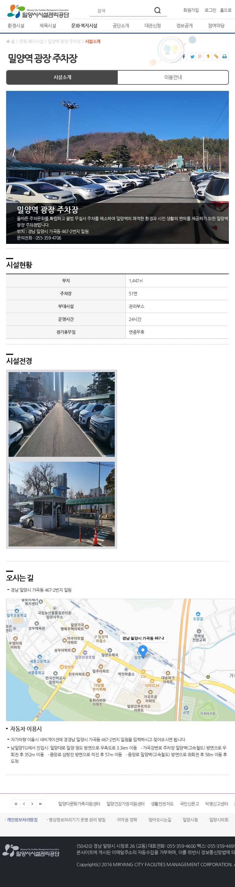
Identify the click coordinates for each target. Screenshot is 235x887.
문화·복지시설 (31, 41)
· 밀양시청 (189, 819)
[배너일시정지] (40, 804)
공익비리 (193, 803)
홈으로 (226, 10)
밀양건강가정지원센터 (77, 803)
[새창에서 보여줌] (223, 56)
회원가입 (191, 10)
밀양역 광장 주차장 (64, 41)
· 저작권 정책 (126, 819)
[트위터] (190, 56)
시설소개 (92, 41)
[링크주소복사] (215, 56)
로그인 (210, 10)
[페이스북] (182, 56)
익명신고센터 (168, 803)
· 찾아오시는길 (158, 819)
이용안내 (173, 77)
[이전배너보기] (24, 804)
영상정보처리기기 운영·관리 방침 (76, 819)
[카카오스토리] (209, 56)
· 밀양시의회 (218, 819)
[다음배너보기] (32, 804)
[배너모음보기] (16, 804)
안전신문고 (217, 803)
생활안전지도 (114, 803)
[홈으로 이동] (38, 10)
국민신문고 (141, 803)
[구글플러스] (198, 56)
